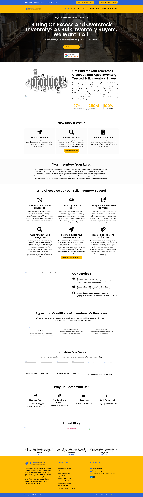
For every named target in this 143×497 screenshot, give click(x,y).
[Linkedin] (91, 477)
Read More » (39, 454)
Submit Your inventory (109, 8)
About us (74, 8)
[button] (26, 336)
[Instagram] (94, 477)
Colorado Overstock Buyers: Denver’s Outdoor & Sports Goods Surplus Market (39, 451)
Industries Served (93, 8)
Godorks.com (115, 495)
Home (67, 8)
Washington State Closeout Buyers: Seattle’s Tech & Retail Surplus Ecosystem (103, 451)
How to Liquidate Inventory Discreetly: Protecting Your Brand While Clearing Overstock (71, 451)
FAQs (83, 8)
